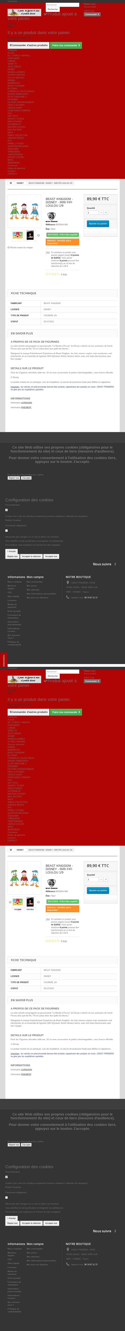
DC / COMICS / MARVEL (19, 55)
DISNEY (11, 69)
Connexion (12, 1)
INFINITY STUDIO (16, 119)
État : (48, 229)
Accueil (11, 53)
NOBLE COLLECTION (17, 135)
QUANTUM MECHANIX (18, 146)
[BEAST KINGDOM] (52, 217)
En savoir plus (14, 475)
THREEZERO (14, 152)
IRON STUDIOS (15, 121)
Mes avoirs (32, 586)
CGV (10, 592)
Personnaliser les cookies (32, 475)
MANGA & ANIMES (16, 72)
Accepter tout (51, 556)
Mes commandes (35, 582)
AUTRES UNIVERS (16, 75)
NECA (10, 132)
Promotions (13, 165)
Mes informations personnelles (41, 594)
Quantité (91, 208)
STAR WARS (13, 58)
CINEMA (11, 61)
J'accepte (26, 478)
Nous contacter (15, 582)
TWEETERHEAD (15, 154)
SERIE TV (12, 64)
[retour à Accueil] (11, 183)
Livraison (12, 171)
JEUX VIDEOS (14, 66)
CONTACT (12, 174)
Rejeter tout (14, 478)
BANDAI (11, 80)
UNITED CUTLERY (16, 157)
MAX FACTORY (15, 130)
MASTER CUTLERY (17, 127)
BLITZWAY (13, 88)
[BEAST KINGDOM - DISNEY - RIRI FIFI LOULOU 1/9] (17, 235)
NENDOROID (14, 163)
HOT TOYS (13, 116)
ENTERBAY (13, 99)
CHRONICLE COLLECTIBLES (21, 91)
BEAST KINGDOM (16, 86)
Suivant (38, 235)
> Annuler (11, 551)
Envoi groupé (14, 611)
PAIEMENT (26, 407)
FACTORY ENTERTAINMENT (21, 102)
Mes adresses (33, 590)
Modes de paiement (16, 168)
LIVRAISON (26, 403)
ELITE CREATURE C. (17, 97)
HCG (10, 113)
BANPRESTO (14, 83)
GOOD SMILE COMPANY (19, 110)
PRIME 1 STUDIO (16, 143)
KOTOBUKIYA (14, 124)
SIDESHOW (13, 149)
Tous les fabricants (16, 77)
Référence (50, 224)
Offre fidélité (13, 596)
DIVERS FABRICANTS (18, 94)
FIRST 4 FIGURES (16, 105)
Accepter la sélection (31, 556)
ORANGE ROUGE (16, 138)
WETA (10, 160)
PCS (10, 141)
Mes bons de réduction (37, 598)
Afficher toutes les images (21, 247)
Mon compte (35, 577)
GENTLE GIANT (15, 108)
